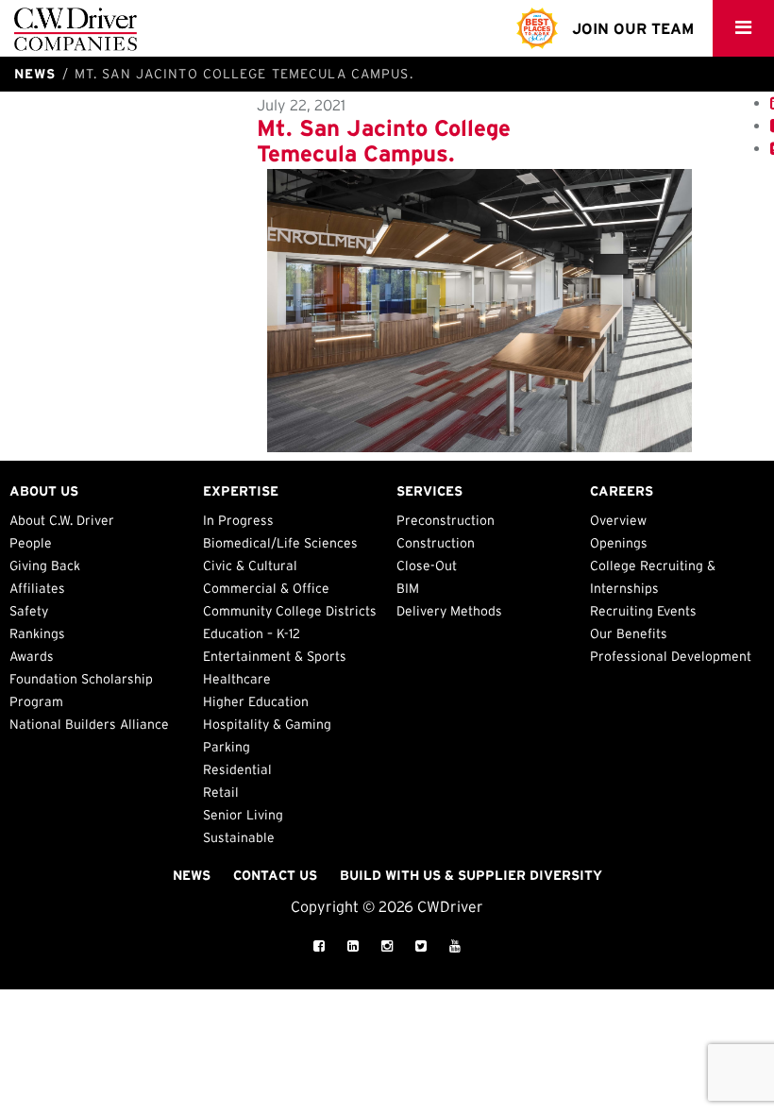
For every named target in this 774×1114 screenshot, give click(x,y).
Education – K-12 (251, 633)
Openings (619, 542)
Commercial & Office (266, 588)
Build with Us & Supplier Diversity (471, 875)
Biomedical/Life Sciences (280, 542)
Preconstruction (445, 520)
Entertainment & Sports (274, 656)
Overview (618, 520)
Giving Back (44, 565)
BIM (407, 588)
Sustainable (239, 837)
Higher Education (256, 701)
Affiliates (37, 588)
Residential (237, 769)
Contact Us (275, 875)
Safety (28, 610)
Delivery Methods (449, 610)
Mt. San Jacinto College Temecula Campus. (384, 140)
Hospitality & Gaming (267, 724)
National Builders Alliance (89, 724)
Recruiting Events (643, 610)
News (191, 875)
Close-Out (426, 565)
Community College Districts (290, 610)
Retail (221, 792)
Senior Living (243, 814)
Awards (31, 656)
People (30, 542)
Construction (435, 542)
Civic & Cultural (250, 565)
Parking (226, 746)
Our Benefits (628, 633)
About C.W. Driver (61, 520)
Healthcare (237, 678)
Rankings (37, 633)
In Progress (238, 520)
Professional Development (670, 656)
